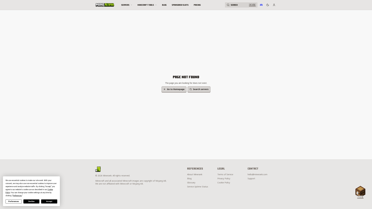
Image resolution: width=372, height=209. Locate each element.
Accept (49, 201)
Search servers (201, 89)
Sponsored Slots (180, 5)
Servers (125, 5)
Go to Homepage (176, 89)
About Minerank (194, 174)
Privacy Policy (223, 178)
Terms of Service (225, 174)
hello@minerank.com (257, 174)
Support (251, 178)
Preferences (13, 201)
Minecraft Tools (145, 5)
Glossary (191, 182)
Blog (164, 5)
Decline (31, 201)
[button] (360, 191)
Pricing (197, 5)
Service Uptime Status (197, 186)
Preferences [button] (17, 196)
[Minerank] (104, 5)
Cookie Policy (223, 182)
